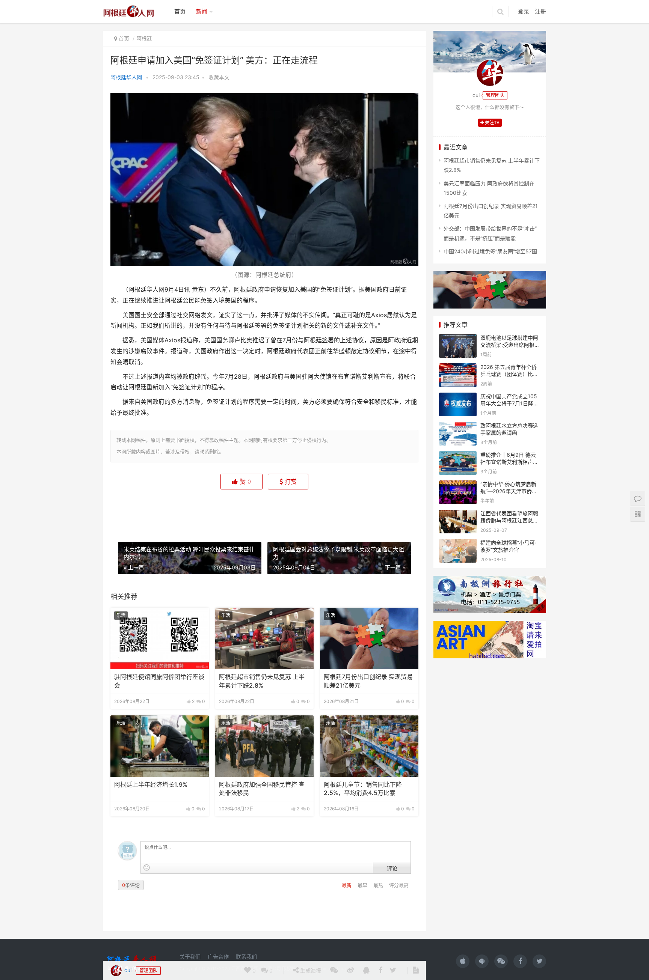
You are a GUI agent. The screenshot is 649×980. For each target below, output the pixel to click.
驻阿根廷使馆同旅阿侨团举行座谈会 (159, 681)
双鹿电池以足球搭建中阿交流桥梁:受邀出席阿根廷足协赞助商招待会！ (510, 344)
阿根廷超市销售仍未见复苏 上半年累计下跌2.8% (262, 681)
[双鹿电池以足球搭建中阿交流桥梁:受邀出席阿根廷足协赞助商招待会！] (458, 339)
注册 (540, 11)
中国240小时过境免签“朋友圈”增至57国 (490, 251)
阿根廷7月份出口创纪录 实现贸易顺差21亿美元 (368, 681)
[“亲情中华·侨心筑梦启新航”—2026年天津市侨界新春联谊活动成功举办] (458, 485)
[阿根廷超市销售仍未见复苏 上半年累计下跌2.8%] (264, 638)
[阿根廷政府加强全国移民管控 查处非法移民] (264, 746)
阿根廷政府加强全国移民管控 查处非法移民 (262, 788)
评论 (392, 868)
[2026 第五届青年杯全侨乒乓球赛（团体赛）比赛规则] (458, 368)
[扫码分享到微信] (334, 510)
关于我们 (190, 956)
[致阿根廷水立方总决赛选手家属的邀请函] (458, 426)
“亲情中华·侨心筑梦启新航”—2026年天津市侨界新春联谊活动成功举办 (508, 491)
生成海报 (310, 510)
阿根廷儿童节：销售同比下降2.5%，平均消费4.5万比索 (363, 788)
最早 (363, 885)
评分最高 (399, 885)
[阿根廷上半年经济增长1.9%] (159, 746)
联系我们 (246, 956)
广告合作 (218, 956)
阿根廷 (144, 38)
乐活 (120, 615)
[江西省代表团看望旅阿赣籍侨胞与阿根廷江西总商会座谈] (458, 514)
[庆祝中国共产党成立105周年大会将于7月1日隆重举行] (458, 397)
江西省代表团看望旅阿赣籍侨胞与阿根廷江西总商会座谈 (509, 520)
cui (127, 509)
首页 (180, 11)
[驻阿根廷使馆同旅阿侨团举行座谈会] (159, 638)
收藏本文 (218, 77)
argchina (337, 968)
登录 (523, 11)
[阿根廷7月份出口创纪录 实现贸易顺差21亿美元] (369, 638)
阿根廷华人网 (126, 77)
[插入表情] (146, 867)
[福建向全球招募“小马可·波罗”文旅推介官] (458, 543)
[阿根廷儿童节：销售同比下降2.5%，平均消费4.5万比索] (369, 746)
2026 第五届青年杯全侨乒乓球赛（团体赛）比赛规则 (509, 374)
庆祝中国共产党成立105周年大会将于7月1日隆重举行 (509, 403)
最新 (347, 885)
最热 (379, 885)
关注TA (492, 122)
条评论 (131, 885)
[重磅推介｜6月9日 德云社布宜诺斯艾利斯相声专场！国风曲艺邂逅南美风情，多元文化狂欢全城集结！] (458, 456)
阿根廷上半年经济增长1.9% (150, 784)
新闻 (201, 11)
